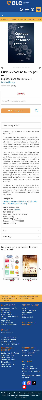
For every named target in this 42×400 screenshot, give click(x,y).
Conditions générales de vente (18, 395)
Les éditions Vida (7, 355)
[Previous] (2, 269)
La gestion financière (30, 279)
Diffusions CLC (27, 317)
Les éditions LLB (7, 357)
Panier (24, 315)
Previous (2, 68)
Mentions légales (7, 393)
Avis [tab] (4, 230)
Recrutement (6, 312)
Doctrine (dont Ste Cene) (17, 204)
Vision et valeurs (7, 314)
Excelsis (17, 210)
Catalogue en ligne (10, 201)
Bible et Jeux (5, 362)
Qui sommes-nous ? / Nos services (9, 309)
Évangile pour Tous (8, 364)
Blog (24, 364)
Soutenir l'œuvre (7, 323)
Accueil (24, 308)
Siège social (5, 321)
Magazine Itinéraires (29, 369)
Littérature (22, 201)
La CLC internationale (9, 325)
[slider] (5, 85)
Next (40, 68)
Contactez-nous (7, 333)
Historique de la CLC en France (9, 317)
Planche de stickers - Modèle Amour (12, 279)
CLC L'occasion (27, 366)
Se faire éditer (6, 366)
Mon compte (27, 313)
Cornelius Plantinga (8, 82)
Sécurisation (34, 395)
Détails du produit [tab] (11, 125)
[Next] (40, 269)
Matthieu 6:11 (27, 356)
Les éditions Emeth (8, 360)
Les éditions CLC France (10, 353)
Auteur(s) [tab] (7, 236)
